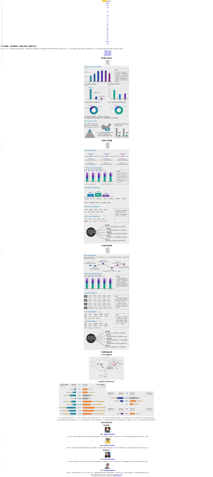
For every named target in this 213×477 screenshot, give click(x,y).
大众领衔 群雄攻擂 (107, 53)
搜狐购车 (121, 474)
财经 (107, 15)
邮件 (107, 35)
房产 (107, 22)
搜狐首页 (107, 3)
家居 (107, 24)
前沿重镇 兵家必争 (107, 50)
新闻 (107, 5)
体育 (107, 7)
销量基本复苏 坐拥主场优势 (109, 434)
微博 (107, 32)
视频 (107, 28)
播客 (107, 30)
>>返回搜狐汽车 (116, 474)
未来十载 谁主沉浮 (107, 55)
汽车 (107, 19)
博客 (107, 37)
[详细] (147, 436)
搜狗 (107, 43)
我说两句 (107, 41)
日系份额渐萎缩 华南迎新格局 (109, 470)
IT (107, 17)
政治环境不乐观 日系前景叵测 (109, 459)
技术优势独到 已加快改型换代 (109, 445)
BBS (107, 39)
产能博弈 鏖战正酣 (107, 54)
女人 (107, 26)
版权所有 (119, 475)
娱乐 (107, 11)
